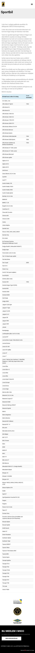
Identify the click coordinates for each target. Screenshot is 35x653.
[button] (31, 4)
